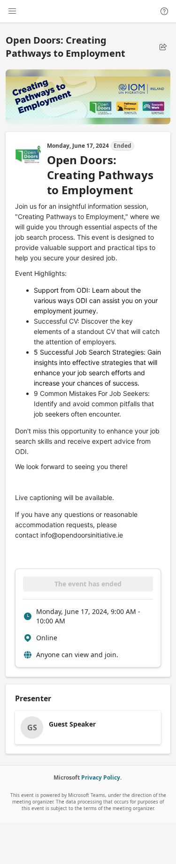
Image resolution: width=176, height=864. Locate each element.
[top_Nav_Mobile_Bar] (12, 11)
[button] (162, 46)
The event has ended (88, 583)
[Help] (164, 11)
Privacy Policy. (101, 777)
